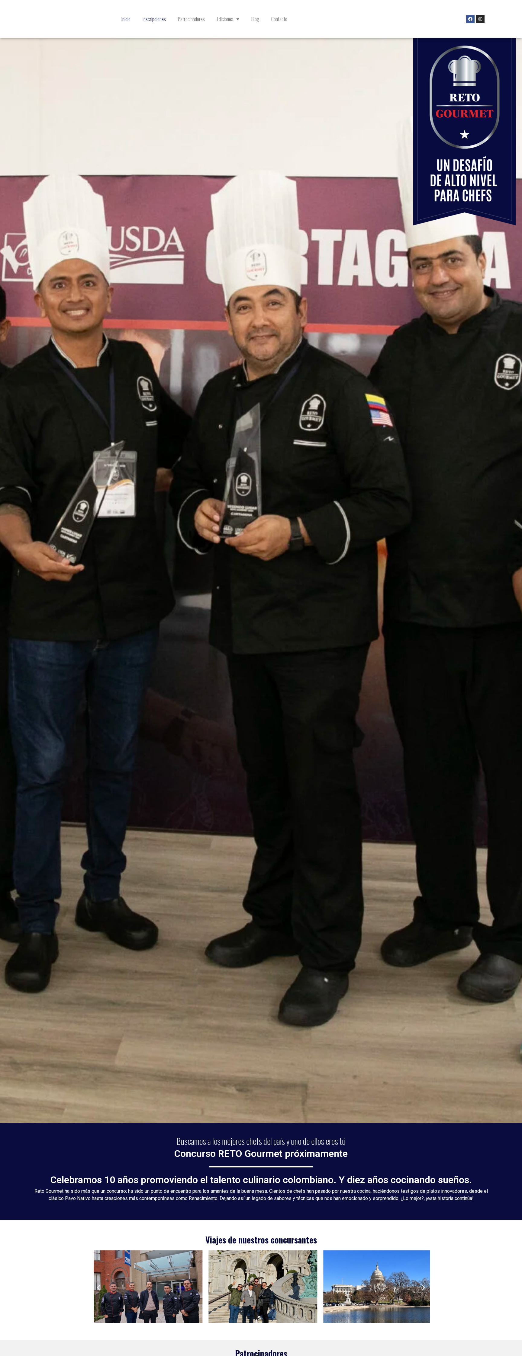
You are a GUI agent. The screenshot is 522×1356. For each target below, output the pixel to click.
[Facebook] (470, 19)
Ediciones (225, 19)
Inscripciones (154, 19)
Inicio (125, 19)
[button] (98, 1287)
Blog (255, 19)
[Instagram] (480, 19)
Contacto (279, 19)
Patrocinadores (191, 19)
